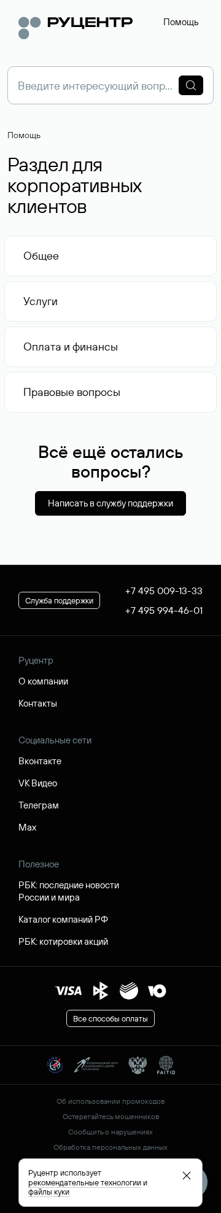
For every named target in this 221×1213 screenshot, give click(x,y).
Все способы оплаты (110, 1018)
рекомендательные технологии (84, 1182)
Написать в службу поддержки (110, 503)
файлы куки (48, 1191)
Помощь (181, 22)
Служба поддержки (59, 600)
